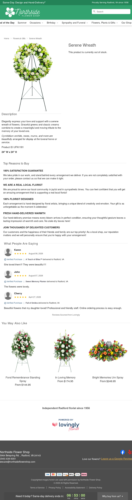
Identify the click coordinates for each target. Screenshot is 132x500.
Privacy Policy (55, 488)
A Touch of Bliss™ (34, 259)
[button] (123, 486)
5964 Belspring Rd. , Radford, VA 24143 (20, 455)
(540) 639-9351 (8, 458)
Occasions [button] (35, 22)
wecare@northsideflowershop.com (17, 461)
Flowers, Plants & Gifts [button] (104, 22)
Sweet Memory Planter (36, 281)
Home (6, 38)
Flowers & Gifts (19, 38)
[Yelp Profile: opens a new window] (129, 452)
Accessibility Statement (75, 488)
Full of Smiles (32, 302)
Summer (22, 22)
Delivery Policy (95, 488)
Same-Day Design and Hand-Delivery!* (24, 2)
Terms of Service (37, 488)
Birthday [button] (51, 22)
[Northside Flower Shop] (22, 12)
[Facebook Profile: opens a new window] (122, 452)
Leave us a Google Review (116, 458)
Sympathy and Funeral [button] (74, 22)
